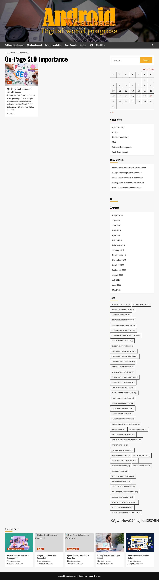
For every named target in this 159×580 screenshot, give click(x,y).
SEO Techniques (119, 471)
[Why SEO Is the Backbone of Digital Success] (21, 75)
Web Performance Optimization (126, 513)
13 (132, 91)
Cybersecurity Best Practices (125, 356)
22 (145, 96)
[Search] (152, 45)
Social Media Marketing (123, 487)
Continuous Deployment (123, 320)
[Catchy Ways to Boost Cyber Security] (110, 542)
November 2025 (119, 260)
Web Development (34, 45)
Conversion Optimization (123, 330)
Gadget (83, 45)
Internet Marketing (53, 45)
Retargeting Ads (141, 455)
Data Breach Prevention (123, 372)
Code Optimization (121, 315)
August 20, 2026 (44, 564)
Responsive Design (121, 455)
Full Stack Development (123, 398)
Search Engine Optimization (124, 461)
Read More (10, 114)
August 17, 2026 (74, 564)
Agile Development (121, 304)
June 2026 (116, 225)
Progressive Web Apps (122, 450)
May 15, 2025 (27, 95)
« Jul (112, 112)
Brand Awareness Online (123, 309)
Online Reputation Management (126, 440)
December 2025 (119, 255)
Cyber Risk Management (123, 346)
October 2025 (118, 265)
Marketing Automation (123, 419)
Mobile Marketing (138, 429)
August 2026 (117, 215)
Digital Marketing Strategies (125, 377)
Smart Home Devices (121, 481)
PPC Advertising (120, 445)
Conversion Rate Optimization (126, 335)
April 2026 (116, 235)
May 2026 (116, 230)
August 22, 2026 (14, 564)
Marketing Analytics (122, 414)
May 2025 (116, 290)
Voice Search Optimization (124, 502)
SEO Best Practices (121, 466)
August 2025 (117, 275)
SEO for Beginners (141, 466)
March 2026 (117, 240)
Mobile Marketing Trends (123, 434)
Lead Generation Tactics (123, 408)
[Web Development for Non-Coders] (140, 542)
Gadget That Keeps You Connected (127, 172)
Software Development (14, 45)
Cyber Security (71, 45)
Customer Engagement (122, 341)
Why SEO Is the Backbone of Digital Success (19, 90)
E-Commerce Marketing (123, 388)
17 (113, 96)
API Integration (141, 304)
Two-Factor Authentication (125, 492)
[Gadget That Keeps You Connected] (49, 542)
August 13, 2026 (134, 564)
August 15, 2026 (104, 564)
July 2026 (116, 220)
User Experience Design (122, 497)
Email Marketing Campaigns (124, 393)
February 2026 (118, 245)
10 (113, 91)
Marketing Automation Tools (126, 424)
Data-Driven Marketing (122, 367)
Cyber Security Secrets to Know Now (127, 177)
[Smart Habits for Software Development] (19, 542)
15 (145, 91)
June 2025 (116, 285)
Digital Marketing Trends (123, 382)
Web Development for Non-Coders (127, 187)
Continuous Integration (123, 325)
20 (132, 96)
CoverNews (83, 576)
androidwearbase (14, 95)
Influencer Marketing (122, 403)
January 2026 (118, 250)
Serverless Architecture (123, 476)
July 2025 (116, 280)
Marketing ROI (119, 429)
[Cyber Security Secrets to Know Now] (79, 542)
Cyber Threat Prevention (123, 362)
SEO (91, 45)
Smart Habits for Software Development (129, 167)
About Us (99, 45)
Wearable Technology (122, 507)
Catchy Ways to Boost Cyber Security (128, 182)
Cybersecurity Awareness (124, 351)
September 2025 (119, 270)
